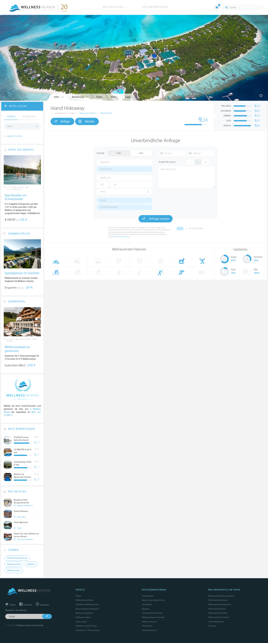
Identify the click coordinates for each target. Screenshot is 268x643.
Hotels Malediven (216, 621)
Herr (141, 153)
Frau (119, 153)
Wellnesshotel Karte (84, 600)
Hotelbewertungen (155, 7)
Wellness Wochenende (17, 558)
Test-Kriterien (148, 596)
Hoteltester (147, 604)
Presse (78, 596)
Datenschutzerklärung (121, 237)
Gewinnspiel (81, 621)
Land (102, 191)
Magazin (146, 609)
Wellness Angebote (84, 613)
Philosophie (147, 626)
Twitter (12, 605)
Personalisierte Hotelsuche (87, 609)
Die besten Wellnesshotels (87, 604)
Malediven (106, 113)
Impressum (80, 630)
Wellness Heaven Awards (153, 617)
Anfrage (65, 121)
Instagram (44, 605)
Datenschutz (94, 630)
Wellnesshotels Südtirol (218, 617)
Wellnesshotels (114, 7)
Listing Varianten (149, 630)
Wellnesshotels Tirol (217, 609)
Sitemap (212, 626)
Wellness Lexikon (83, 617)
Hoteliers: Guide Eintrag (86, 626)
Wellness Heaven (149, 621)
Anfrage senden (158, 219)
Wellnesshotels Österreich (219, 604)
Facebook (27, 605)
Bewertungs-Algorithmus (153, 600)
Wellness (31, 564)
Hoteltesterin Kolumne (152, 613)
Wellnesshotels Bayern (218, 600)
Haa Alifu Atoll (88, 113)
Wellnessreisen (13, 570)
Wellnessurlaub (14, 564)
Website (89, 121)
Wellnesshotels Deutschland (221, 596)
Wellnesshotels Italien (218, 613)
